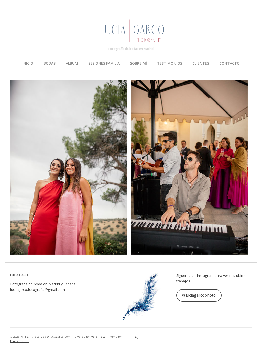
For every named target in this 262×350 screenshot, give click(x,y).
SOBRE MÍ (138, 63)
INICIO (27, 63)
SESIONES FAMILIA (104, 63)
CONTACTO (229, 63)
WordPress (97, 336)
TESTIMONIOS (169, 63)
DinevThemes (19, 341)
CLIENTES (200, 63)
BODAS (49, 63)
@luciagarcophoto (199, 295)
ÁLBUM (72, 63)
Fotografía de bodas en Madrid (131, 49)
